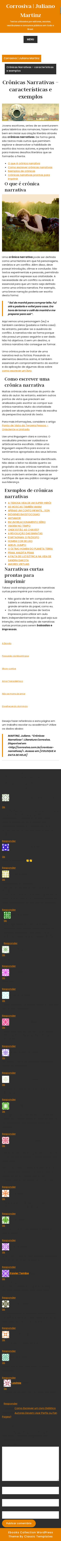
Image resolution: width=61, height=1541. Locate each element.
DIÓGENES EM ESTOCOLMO (24, 514)
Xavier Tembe (19, 1273)
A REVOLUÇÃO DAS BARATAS (25, 533)
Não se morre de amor (13, 693)
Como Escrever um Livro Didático (35, 1408)
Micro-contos (9, 668)
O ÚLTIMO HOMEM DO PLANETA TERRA (30, 548)
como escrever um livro (17, 370)
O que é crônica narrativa (24, 163)
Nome (7, 1484)
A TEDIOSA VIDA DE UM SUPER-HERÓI (29, 503)
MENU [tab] (30, 39)
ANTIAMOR (14, 518)
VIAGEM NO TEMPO (19, 525)
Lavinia (16, 1383)
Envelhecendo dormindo (15, 706)
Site (4, 1509)
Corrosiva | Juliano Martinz (21, 58)
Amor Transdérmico (12, 681)
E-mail (7, 1497)
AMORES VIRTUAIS (18, 564)
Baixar (23, 643)
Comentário (10, 1444)
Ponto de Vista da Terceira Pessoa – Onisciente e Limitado (25, 427)
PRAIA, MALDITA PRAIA (21, 552)
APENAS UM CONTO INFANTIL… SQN (29, 510)
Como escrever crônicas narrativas (30, 167)
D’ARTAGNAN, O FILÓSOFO (23, 537)
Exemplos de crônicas (21, 171)
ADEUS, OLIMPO (17, 545)
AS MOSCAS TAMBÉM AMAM (25, 506)
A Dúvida (6, 643)
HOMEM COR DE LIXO (20, 541)
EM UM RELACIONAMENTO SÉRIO (27, 522)
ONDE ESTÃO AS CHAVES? (23, 529)
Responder (9, 841)
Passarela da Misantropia (15, 656)
